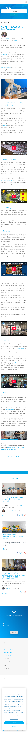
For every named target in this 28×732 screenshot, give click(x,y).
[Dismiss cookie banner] (23, 690)
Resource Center (8, 662)
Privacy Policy (7, 708)
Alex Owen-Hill (6, 38)
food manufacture (16, 60)
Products (6, 658)
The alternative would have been (8, 255)
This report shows (10, 409)
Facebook (17, 447)
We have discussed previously (7, 396)
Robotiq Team (10, 549)
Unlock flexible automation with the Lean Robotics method (13, 499)
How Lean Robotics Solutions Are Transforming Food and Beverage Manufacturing (13, 576)
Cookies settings (14, 719)
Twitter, (13, 447)
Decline (14, 726)
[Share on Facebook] (17, 515)
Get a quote (22, 730)
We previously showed (19, 348)
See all (14, 14)
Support (6, 687)
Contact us (7, 668)
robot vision (15, 134)
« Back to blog (5, 22)
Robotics (15, 40)
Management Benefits (9, 650)
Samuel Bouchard (10, 510)
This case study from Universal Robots (16, 299)
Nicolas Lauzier (10, 588)
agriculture (7, 60)
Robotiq (6, 683)
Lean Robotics (21, 505)
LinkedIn (9, 447)
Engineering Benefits (8, 652)
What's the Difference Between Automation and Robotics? (12, 536)
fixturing (5, 125)
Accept (14, 722)
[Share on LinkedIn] (22, 515)
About (5, 665)
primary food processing (6, 180)
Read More (4, 515)
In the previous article (6, 67)
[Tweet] (20, 515)
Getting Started (7, 655)
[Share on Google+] (25, 515)
